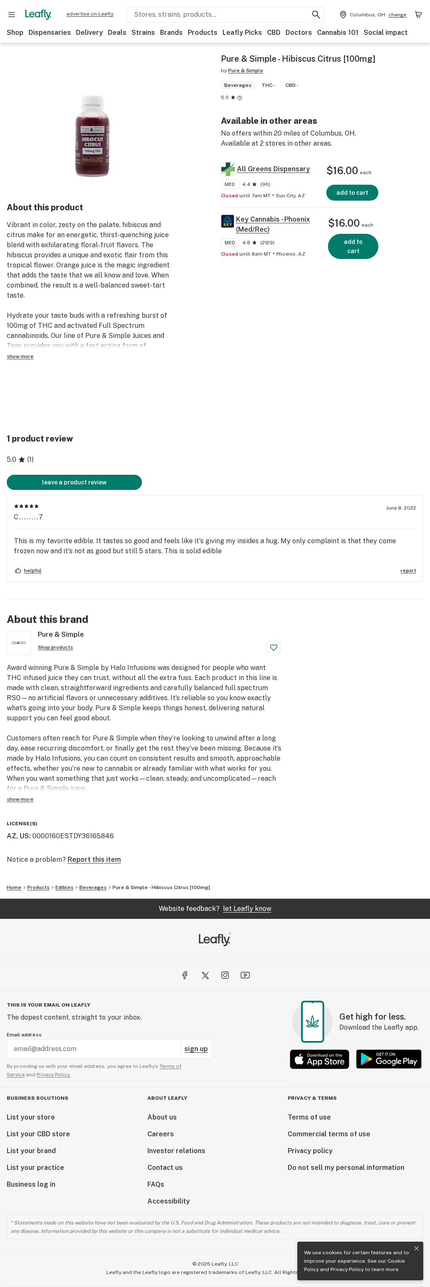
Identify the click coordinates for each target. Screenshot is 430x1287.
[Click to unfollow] (274, 648)
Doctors (299, 33)
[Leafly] (38, 15)
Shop (15, 33)
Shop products (55, 647)
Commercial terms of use (329, 1134)
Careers (160, 1134)
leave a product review (74, 482)
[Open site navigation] (12, 15)
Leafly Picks (242, 33)
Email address (24, 1035)
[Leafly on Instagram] (225, 975)
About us (162, 1117)
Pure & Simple (245, 70)
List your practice (35, 1168)
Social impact (386, 33)
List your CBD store (38, 1134)
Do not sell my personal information (346, 1168)
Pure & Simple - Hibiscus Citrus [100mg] (161, 887)
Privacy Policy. (54, 1075)
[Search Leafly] (316, 15)
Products (203, 33)
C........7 (29, 517)
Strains (143, 33)
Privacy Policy (347, 1269)
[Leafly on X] (205, 975)
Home (14, 887)
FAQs (155, 1184)
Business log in (31, 1184)
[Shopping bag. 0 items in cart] (418, 15)
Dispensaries (50, 33)
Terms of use (309, 1117)
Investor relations (176, 1151)
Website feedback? (215, 909)
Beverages (93, 887)
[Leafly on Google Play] (389, 1059)
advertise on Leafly (89, 14)
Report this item (94, 859)
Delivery (89, 33)
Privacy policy (310, 1151)
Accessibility (168, 1201)
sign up (196, 1049)
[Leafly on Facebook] (185, 975)
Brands (171, 33)
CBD (274, 33)
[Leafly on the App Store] (319, 1059)
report (408, 570)
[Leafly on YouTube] (245, 975)
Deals (117, 33)
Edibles (64, 887)
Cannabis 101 (338, 33)
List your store (31, 1117)
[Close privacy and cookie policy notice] (416, 1248)
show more (20, 356)
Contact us (165, 1168)
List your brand (31, 1151)
